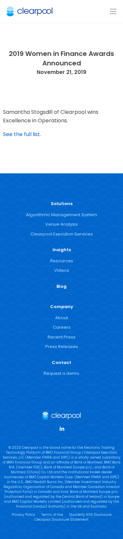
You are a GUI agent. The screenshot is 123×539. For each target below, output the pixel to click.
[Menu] (113, 12)
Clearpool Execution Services (62, 234)
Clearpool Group (29, 11)
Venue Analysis (61, 224)
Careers (62, 327)
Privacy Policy (23, 514)
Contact (61, 362)
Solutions (61, 203)
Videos (61, 270)
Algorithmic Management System (61, 215)
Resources (61, 261)
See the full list (21, 134)
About (61, 318)
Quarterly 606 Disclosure (90, 514)
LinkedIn (61, 428)
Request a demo (61, 373)
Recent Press (61, 337)
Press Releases (61, 346)
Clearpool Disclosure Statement (61, 519)
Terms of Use (52, 514)
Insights (61, 250)
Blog (61, 286)
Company (61, 307)
